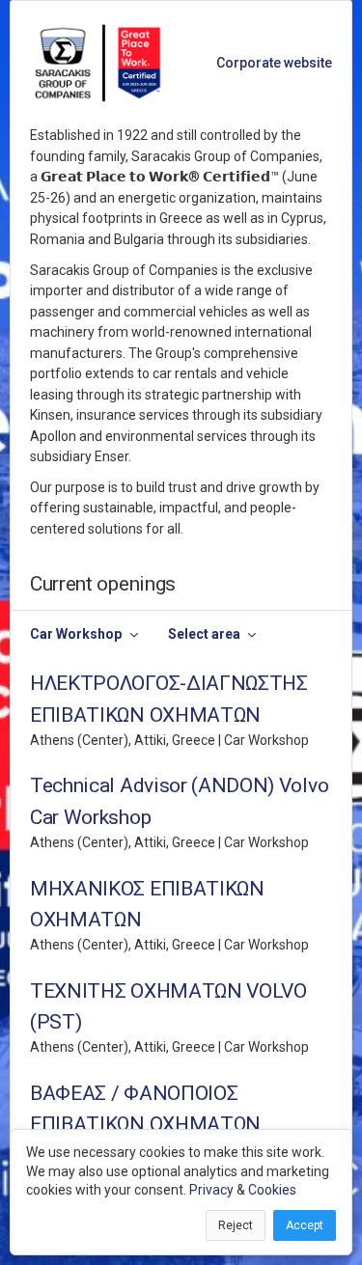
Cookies (272, 1189)
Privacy (211, 1189)
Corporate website (274, 62)
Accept (304, 1225)
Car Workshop (76, 634)
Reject (235, 1225)
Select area (204, 634)
